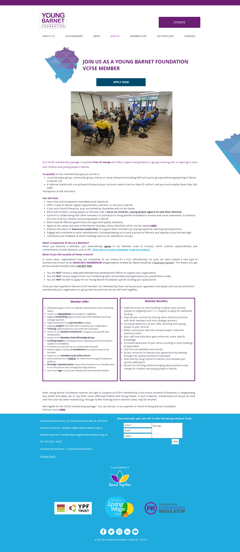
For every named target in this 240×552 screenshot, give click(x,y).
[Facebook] (103, 531)
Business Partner (163, 262)
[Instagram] (119, 531)
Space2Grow (64, 313)
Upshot (72, 358)
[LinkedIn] (127, 531)
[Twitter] (111, 531)
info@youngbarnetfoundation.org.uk (81, 427)
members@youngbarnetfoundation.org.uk (83, 434)
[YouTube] (135, 531)
